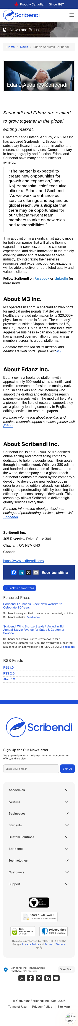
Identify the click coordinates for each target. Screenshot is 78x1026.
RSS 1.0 (8, 667)
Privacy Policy (30, 944)
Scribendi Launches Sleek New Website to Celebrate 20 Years (32, 605)
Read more (33, 617)
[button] (72, 15)
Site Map (64, 1007)
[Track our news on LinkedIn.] (47, 978)
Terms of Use (17, 1007)
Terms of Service (55, 944)
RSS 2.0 (9, 673)
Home (10, 47)
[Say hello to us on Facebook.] (30, 978)
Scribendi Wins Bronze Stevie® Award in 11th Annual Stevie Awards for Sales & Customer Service (34, 629)
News (24, 47)
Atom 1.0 (9, 679)
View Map (66, 969)
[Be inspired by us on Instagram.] (39, 978)
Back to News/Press (21, 588)
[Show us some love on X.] (21, 978)
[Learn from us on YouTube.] (56, 978)
